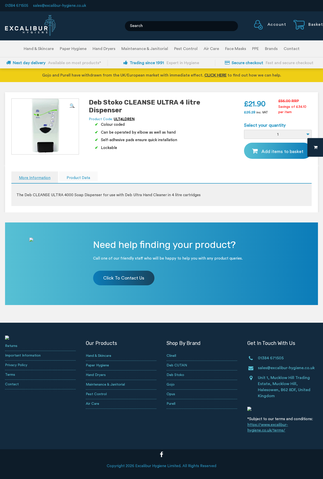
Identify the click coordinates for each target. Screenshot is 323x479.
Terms (10, 374)
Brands (271, 49)
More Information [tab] (34, 178)
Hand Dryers (104, 49)
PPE (255, 49)
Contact (292, 49)
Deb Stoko (175, 375)
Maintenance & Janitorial (144, 49)
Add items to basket (282, 151)
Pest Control (186, 49)
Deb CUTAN (177, 365)
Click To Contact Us (123, 278)
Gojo (171, 384)
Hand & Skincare (39, 49)
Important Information (23, 355)
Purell (171, 404)
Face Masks (235, 49)
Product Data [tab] (78, 178)
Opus (171, 394)
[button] (72, 106)
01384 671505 (16, 6)
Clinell (171, 356)
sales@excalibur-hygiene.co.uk (59, 6)
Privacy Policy (16, 365)
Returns (11, 346)
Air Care (211, 49)
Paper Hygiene (73, 49)
